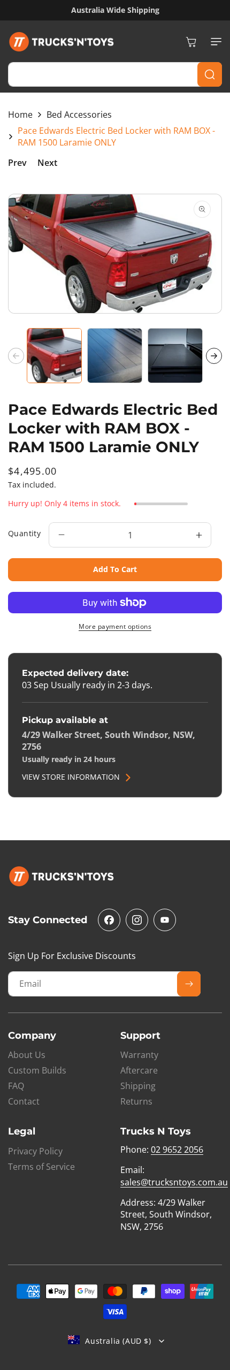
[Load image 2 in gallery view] (114, 355)
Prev (17, 163)
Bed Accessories (79, 114)
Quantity (24, 533)
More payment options (115, 626)
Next (47, 163)
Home (20, 114)
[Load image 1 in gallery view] (54, 355)
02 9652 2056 (177, 1149)
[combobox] (115, 74)
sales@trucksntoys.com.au (174, 1182)
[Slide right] (214, 356)
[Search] (209, 74)
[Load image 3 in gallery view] (175, 355)
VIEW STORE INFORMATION (71, 777)
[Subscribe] (189, 983)
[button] (214, 42)
